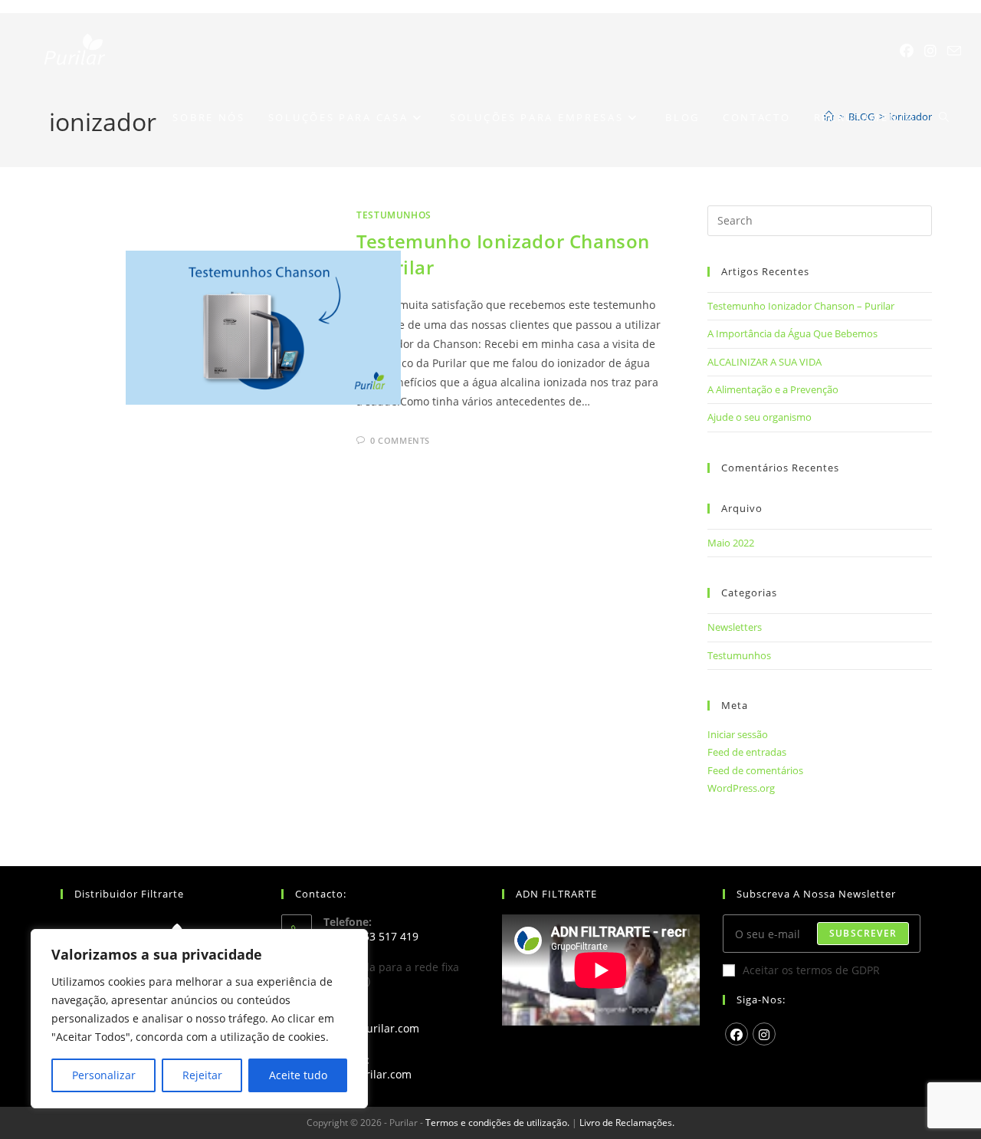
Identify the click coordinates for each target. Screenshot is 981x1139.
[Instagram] (930, 51)
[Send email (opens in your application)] (954, 51)
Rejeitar (202, 1075)
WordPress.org (741, 788)
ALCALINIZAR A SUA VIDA (764, 362)
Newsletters (734, 627)
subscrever (863, 933)
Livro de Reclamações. (626, 1122)
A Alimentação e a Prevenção (772, 389)
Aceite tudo (298, 1075)
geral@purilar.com (371, 1028)
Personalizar (104, 1075)
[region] (199, 1018)
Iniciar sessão (737, 734)
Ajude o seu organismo (759, 417)
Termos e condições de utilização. (497, 1122)
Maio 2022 (730, 543)
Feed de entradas (746, 752)
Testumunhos (393, 215)
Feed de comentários (755, 770)
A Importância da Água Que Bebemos (792, 333)
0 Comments (400, 440)
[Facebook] (906, 51)
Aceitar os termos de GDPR (811, 970)
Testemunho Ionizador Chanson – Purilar (800, 306)
